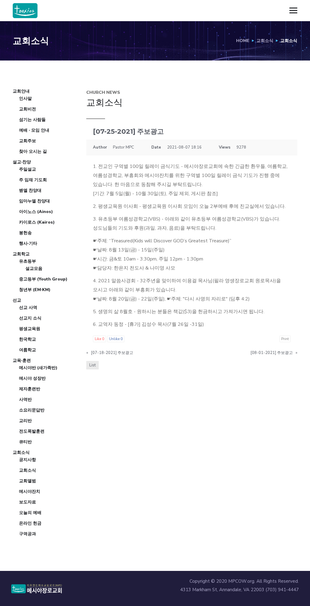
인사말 (25, 98)
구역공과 (27, 534)
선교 (17, 300)
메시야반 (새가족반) (38, 368)
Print (285, 338)
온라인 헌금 (30, 523)
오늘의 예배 (30, 513)
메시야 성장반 (32, 378)
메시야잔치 (29, 491)
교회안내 (21, 91)
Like (99, 338)
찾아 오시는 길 (33, 151)
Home (242, 41)
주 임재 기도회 (33, 180)
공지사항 (27, 460)
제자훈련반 (29, 389)
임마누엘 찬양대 (34, 201)
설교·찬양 (22, 162)
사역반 (25, 399)
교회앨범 (27, 481)
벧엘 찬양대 (30, 190)
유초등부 (27, 261)
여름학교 (27, 350)
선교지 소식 (30, 318)
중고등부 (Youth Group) (43, 279)
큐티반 (25, 442)
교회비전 (27, 109)
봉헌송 (25, 233)
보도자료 (27, 502)
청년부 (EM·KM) (35, 290)
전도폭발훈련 (32, 431)
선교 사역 (28, 307)
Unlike (116, 338)
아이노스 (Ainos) (36, 212)
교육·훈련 (22, 360)
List (92, 365)
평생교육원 (29, 329)
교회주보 (27, 141)
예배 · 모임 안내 (34, 130)
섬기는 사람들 (32, 120)
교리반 (25, 421)
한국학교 (27, 339)
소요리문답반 (32, 410)
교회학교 (21, 254)
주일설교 (27, 169)
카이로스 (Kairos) (37, 222)
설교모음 (33, 268)
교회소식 (264, 41)
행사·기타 (28, 243)
